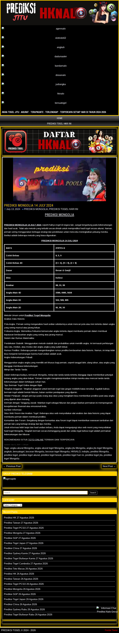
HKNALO (76, 451)
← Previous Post (12, 466)
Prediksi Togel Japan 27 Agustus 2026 (23, 543)
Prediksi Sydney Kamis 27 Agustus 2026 (25, 553)
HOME (59, 118)
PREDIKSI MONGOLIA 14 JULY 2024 (28, 205)
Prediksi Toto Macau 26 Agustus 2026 (23, 568)
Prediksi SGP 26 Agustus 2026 (20, 594)
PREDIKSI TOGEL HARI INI (59, 123)
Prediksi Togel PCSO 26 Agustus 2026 (24, 584)
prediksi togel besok (51, 455)
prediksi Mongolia (99, 451)
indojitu (85, 451)
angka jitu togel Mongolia (99, 448)
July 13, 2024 (13, 209)
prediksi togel (11, 455)
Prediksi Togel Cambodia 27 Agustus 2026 (26, 563)
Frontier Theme (111, 630)
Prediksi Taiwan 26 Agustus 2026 (21, 579)
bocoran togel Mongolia (57, 451)
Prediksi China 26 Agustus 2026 (20, 604)
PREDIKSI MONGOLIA (36, 209)
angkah (8, 451)
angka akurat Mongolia (22, 448)
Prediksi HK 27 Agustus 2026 (19, 517)
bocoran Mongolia (35, 451)
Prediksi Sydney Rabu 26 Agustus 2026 (24, 609)
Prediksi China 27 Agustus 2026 (20, 548)
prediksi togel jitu (94, 455)
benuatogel (19, 451)
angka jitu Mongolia (75, 448)
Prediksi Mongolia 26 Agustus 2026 (22, 589)
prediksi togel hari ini (73, 455)
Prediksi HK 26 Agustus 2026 (19, 574)
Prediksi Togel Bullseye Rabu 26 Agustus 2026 (28, 614)
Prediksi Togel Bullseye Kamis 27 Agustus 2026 (28, 558)
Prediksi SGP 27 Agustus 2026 (20, 538)
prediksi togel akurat (29, 455)
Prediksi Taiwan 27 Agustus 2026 (21, 523)
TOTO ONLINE (36, 439)
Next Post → (109, 466)
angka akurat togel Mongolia (49, 448)
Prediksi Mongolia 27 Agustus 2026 (22, 533)
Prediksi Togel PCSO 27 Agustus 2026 (24, 528)
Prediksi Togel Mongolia (38, 315)
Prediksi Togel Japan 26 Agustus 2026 (23, 599)
